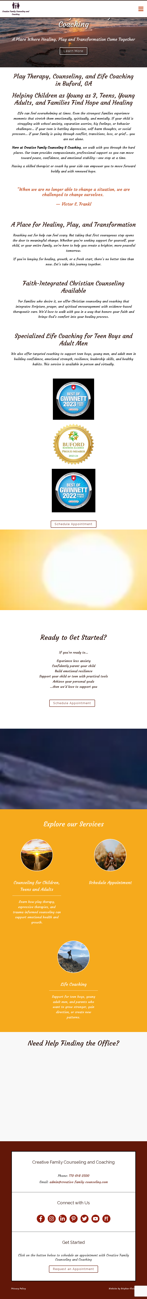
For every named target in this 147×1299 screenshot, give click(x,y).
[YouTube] (95, 1219)
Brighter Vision (128, 1288)
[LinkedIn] (63, 1219)
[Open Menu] (140, 9)
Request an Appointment (73, 1269)
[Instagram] (52, 1219)
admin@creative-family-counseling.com (78, 1182)
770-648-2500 (79, 1176)
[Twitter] (84, 1219)
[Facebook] (41, 1219)
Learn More (73, 51)
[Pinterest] (74, 1219)
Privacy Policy (18, 1288)
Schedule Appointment (74, 524)
